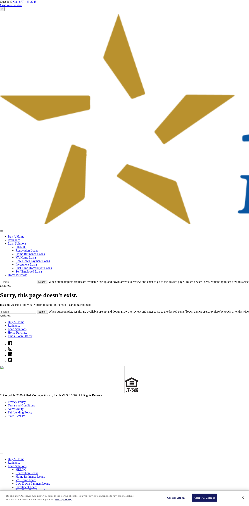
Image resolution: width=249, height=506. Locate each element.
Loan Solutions (17, 243)
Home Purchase (17, 275)
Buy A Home (16, 236)
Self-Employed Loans (29, 271)
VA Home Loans (26, 257)
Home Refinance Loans (30, 254)
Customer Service (11, 5)
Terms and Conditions (21, 405)
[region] (124, 498)
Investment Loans (26, 264)
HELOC (21, 247)
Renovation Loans (27, 250)
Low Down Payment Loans (33, 261)
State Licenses (16, 416)
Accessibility (16, 409)
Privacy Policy (17, 402)
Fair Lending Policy (20, 412)
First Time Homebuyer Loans (34, 268)
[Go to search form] (2, 9)
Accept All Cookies (204, 497)
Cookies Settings (176, 497)
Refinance (14, 240)
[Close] (242, 497)
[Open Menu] (1, 231)
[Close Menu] (1, 453)
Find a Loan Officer (20, 336)
